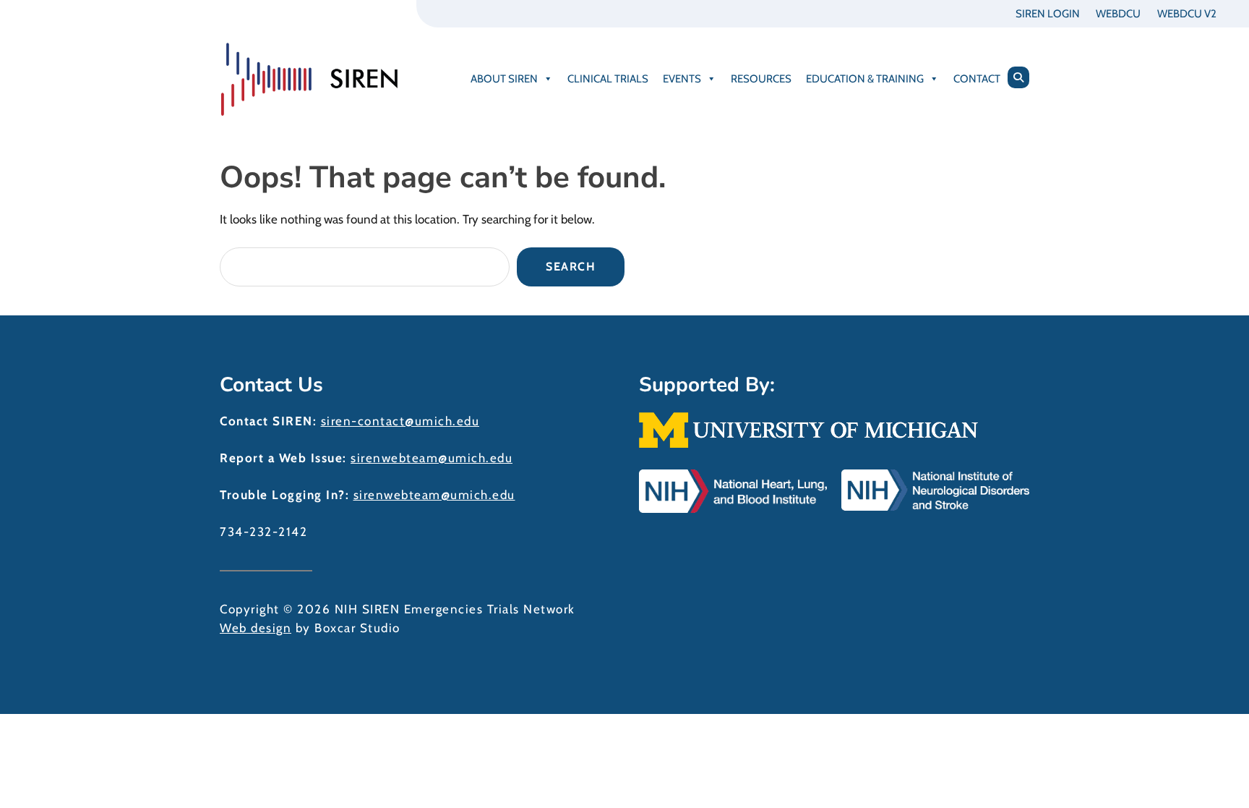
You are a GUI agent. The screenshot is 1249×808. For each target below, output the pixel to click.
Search (571, 266)
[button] (1018, 77)
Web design (255, 628)
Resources (761, 78)
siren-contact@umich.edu (400, 421)
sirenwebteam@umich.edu (431, 458)
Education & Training (865, 78)
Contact (976, 78)
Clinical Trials (607, 78)
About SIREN (504, 78)
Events (682, 78)
